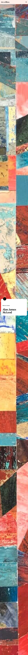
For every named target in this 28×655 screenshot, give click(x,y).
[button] (26, 2)
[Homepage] (5, 2)
